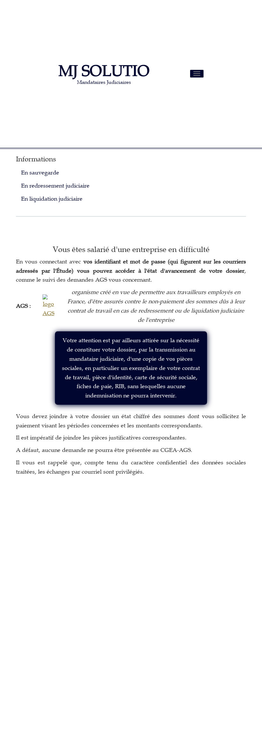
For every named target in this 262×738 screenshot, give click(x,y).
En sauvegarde (40, 172)
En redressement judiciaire (55, 185)
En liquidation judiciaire (51, 198)
